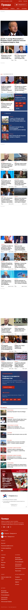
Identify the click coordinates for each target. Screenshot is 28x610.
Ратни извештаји (19, 574)
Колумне (24, 8)
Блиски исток (18, 579)
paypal (18, 108)
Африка (17, 582)
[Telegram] (8, 527)
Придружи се (22, 4)
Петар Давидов (19, 561)
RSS (2, 550)
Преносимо (18, 570)
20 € (24, 103)
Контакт (25, 1)
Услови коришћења (6, 548)
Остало (17, 584)
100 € (21, 105)
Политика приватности (7, 545)
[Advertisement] (14, 16)
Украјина (17, 577)
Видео (2, 564)
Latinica (20, 1)
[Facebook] (1, 527)
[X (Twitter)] (6, 527)
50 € (17, 105)
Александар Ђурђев (20, 568)
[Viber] (10, 527)
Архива (3, 567)
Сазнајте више (7, 387)
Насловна (5, 8)
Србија (13, 8)
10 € (20, 103)
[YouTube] (4, 527)
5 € (16, 103)
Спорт (3, 574)
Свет (18, 8)
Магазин (3, 562)
